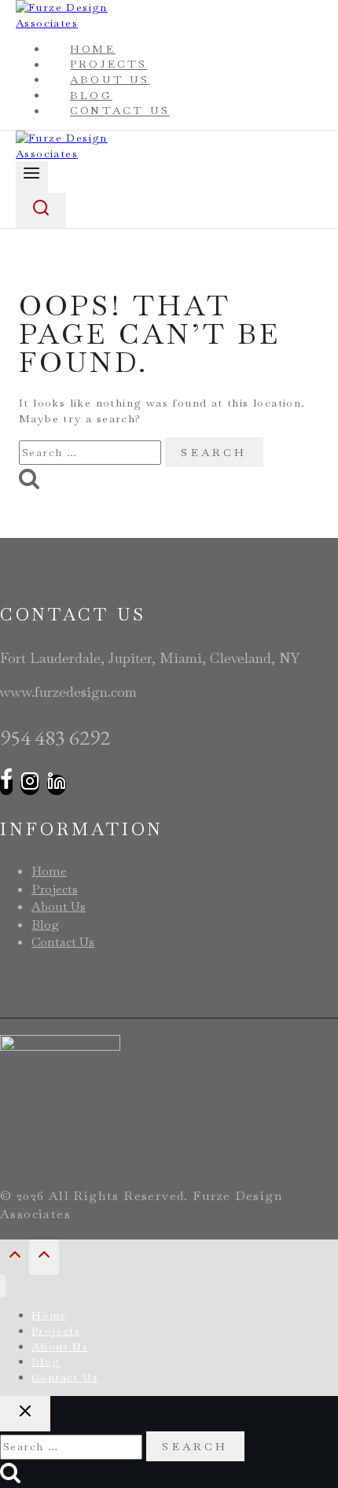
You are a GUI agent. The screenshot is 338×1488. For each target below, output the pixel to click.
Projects (54, 889)
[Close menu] (3, 1286)
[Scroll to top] (14, 1259)
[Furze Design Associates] (86, 153)
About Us (58, 906)
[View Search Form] (41, 210)
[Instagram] (29, 785)
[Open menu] (32, 176)
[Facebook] (6, 785)
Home (49, 871)
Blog (45, 924)
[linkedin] (56, 785)
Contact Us (120, 111)
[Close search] (25, 1413)
